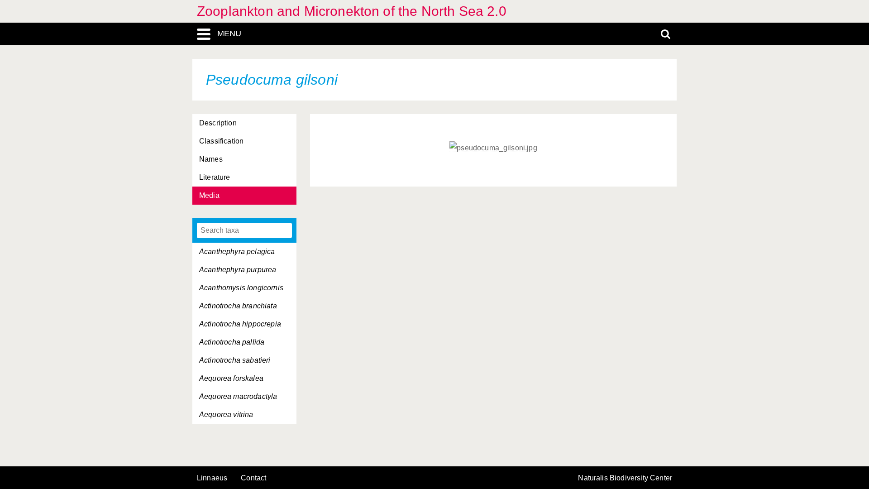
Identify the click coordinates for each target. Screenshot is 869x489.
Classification (221, 141)
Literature (214, 177)
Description (218, 123)
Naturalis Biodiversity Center (625, 478)
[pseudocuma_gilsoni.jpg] (493, 148)
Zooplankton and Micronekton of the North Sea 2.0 (351, 11)
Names (211, 159)
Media (209, 195)
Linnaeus (212, 478)
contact (253, 478)
